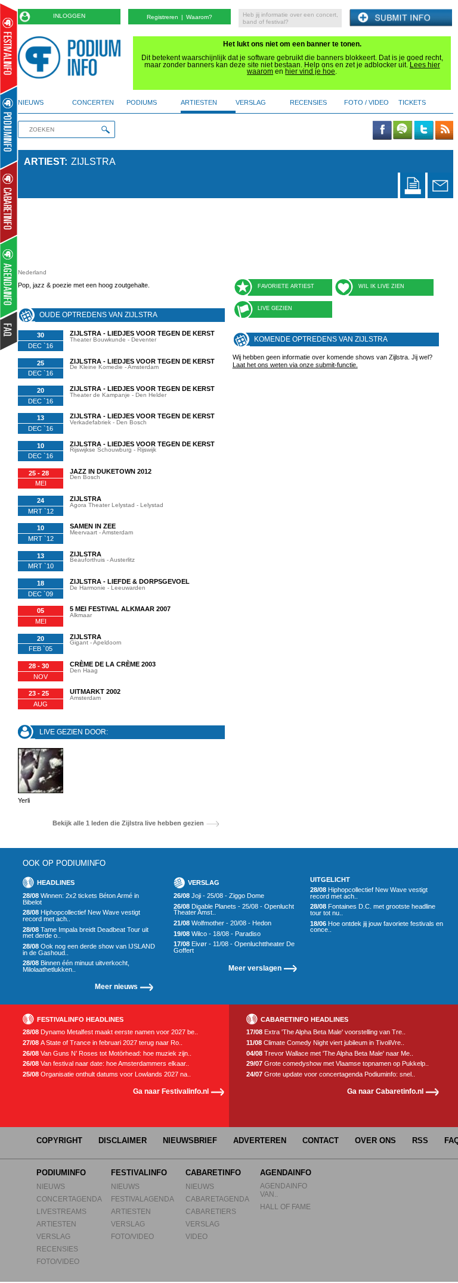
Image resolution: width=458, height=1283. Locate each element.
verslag (251, 102)
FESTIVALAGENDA (142, 1199)
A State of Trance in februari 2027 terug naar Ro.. (102, 1043)
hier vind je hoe (310, 71)
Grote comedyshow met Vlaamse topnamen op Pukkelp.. (337, 1063)
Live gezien (275, 308)
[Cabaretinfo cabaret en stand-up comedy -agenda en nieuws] (8, 201)
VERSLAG (53, 1236)
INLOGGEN (69, 15)
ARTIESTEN (56, 1224)
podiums (141, 102)
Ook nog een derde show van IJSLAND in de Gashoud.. (89, 949)
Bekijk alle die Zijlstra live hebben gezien (128, 823)
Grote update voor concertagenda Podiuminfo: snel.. (330, 1074)
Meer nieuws (116, 986)
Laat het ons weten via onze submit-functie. (295, 364)
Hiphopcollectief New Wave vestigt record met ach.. (81, 915)
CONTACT (320, 1140)
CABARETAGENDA (217, 1199)
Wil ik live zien (381, 286)
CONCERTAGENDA (69, 1199)
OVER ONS (375, 1140)
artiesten (199, 102)
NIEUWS (50, 1186)
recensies (308, 102)
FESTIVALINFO (139, 1172)
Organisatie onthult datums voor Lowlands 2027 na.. (107, 1074)
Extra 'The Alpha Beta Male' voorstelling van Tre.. (326, 1032)
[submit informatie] (400, 18)
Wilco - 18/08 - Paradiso (217, 934)
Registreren (162, 17)
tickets (412, 102)
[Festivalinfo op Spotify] (402, 131)
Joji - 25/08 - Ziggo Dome (219, 896)
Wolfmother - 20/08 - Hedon (222, 923)
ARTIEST (44, 162)
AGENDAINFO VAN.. (283, 1190)
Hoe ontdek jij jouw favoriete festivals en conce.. (376, 927)
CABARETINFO (213, 1172)
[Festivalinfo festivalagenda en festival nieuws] (8, 48)
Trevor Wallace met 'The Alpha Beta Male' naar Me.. (329, 1053)
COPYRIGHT (59, 1140)
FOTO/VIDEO (57, 1261)
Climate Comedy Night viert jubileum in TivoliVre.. (325, 1043)
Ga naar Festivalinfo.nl (171, 1091)
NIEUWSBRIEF (190, 1140)
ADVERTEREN (259, 1140)
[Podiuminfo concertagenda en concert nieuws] (9, 127)
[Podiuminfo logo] (72, 57)
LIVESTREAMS (61, 1211)
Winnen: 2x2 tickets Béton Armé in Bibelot (81, 899)
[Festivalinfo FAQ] (9, 331)
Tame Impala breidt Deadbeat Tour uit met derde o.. (85, 933)
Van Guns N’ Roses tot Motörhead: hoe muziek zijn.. (107, 1053)
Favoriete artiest (286, 286)
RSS (420, 1140)
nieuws (31, 102)
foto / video (366, 102)
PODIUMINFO (61, 1172)
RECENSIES (57, 1249)
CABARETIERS (210, 1211)
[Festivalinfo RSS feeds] (444, 131)
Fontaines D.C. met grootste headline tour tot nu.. (372, 909)
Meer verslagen (254, 968)
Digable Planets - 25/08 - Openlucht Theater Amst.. (234, 909)
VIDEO (196, 1236)
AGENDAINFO (285, 1172)
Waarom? (199, 17)
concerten (93, 102)
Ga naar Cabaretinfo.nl (385, 1091)
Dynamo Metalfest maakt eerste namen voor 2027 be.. (110, 1032)
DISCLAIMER (122, 1140)
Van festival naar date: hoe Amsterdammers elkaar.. (106, 1063)
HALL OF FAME (285, 1206)
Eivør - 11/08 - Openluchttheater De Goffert (234, 947)
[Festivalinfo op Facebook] (382, 131)
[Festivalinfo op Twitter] (423, 131)
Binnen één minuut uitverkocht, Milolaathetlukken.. (76, 966)
